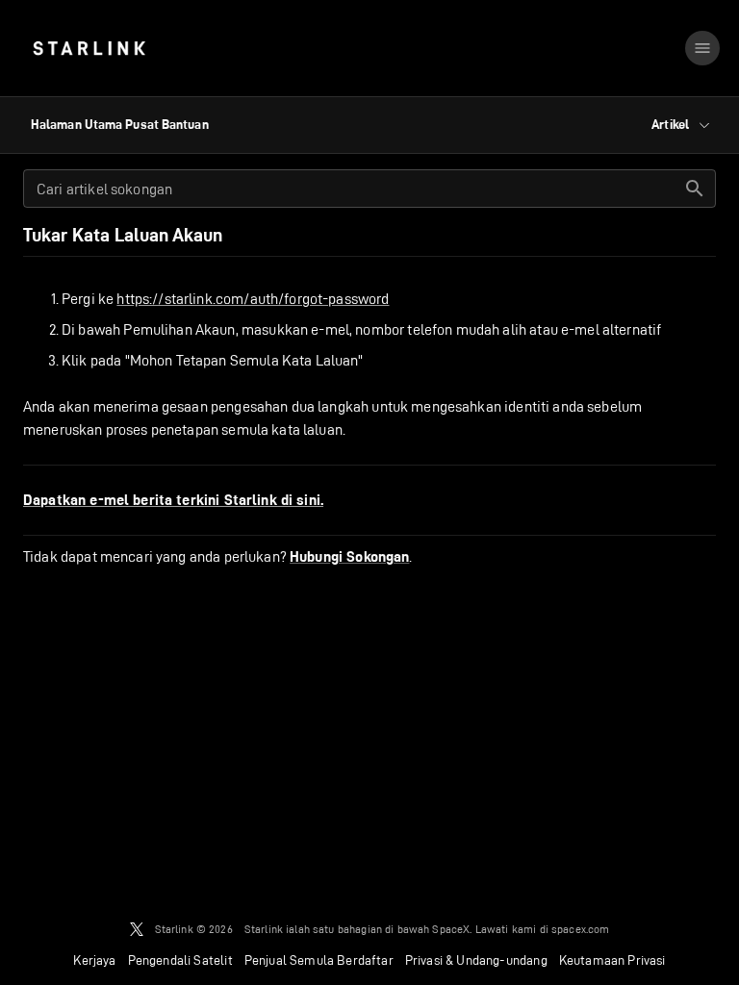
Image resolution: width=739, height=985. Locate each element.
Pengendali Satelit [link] (180, 960)
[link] (89, 48)
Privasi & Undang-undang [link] (476, 960)
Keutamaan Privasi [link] (612, 960)
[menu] (702, 48)
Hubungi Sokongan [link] (349, 557)
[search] (694, 188)
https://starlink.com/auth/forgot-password (252, 298)
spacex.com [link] (580, 928)
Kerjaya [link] (94, 960)
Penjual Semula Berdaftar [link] (319, 960)
